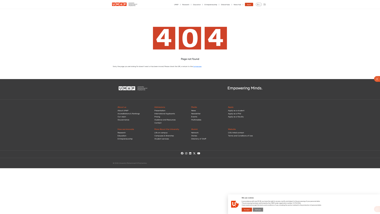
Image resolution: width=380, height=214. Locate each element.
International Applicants (164, 113)
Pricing (157, 117)
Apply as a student (236, 110)
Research (185, 4)
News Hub (237, 4)
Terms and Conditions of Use (240, 136)
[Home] (377, 79)
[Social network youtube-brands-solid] (198, 153)
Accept (247, 210)
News (193, 110)
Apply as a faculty (236, 117)
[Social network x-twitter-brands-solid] (194, 153)
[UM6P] (124, 4)
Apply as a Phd (234, 113)
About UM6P (123, 110)
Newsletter (196, 113)
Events (194, 117)
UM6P (176, 4)
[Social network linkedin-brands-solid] (189, 153)
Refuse (258, 210)
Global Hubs (225, 4)
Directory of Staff (198, 139)
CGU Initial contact (236, 132)
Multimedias (196, 120)
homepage (197, 66)
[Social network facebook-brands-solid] (181, 153)
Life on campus (161, 132)
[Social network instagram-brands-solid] (185, 153)
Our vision (122, 117)
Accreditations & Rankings (129, 113)
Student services (161, 139)
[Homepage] (133, 88)
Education (197, 4)
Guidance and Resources (165, 120)
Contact (158, 123)
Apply (249, 4)
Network (195, 132)
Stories (194, 136)
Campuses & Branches (164, 136)
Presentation (159, 110)
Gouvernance (123, 120)
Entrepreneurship (211, 4)
